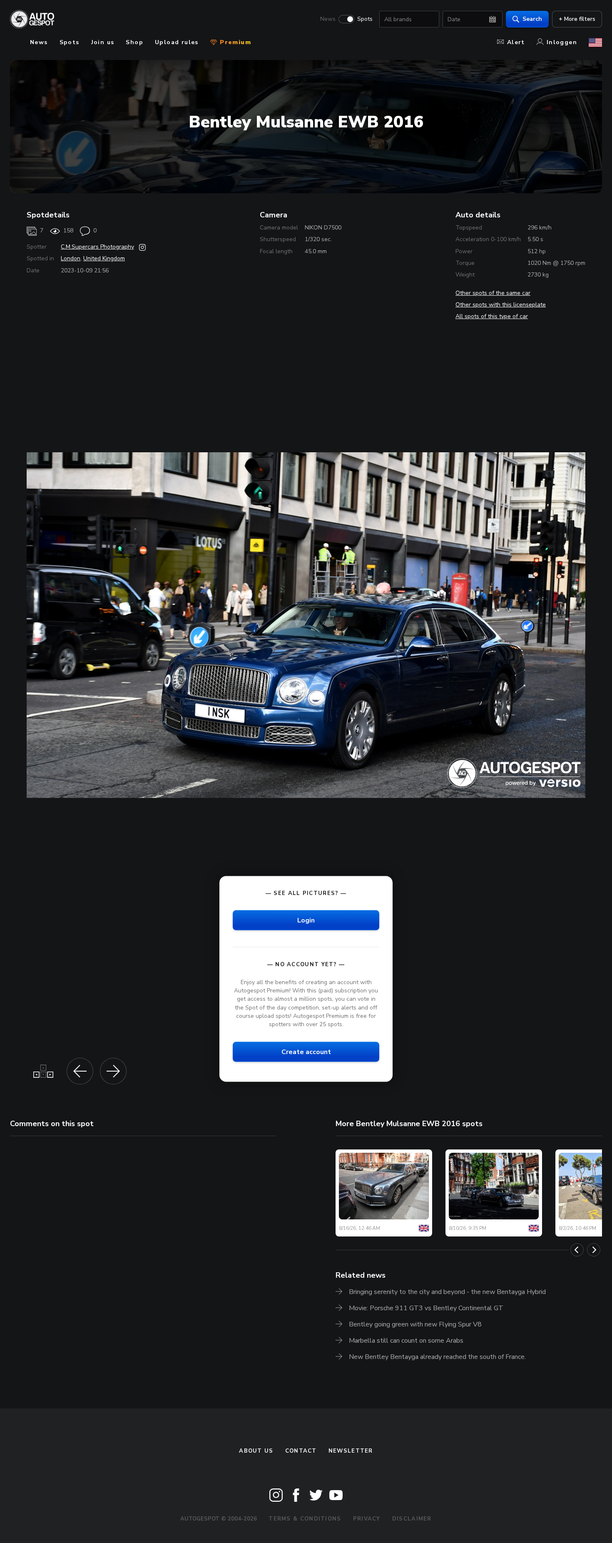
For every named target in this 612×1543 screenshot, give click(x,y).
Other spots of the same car (492, 293)
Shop (134, 42)
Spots (365, 19)
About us (256, 1451)
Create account (306, 1051)
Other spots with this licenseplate (500, 305)
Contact (301, 1451)
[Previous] (577, 1249)
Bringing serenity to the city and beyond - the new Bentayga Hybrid (447, 1291)
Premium (234, 42)
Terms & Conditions (305, 1519)
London (70, 258)
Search (532, 19)
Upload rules (177, 42)
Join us (102, 42)
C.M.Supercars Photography (97, 247)
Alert (516, 42)
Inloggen (562, 42)
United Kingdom (104, 258)
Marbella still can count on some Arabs (406, 1340)
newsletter (350, 1451)
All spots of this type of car (491, 316)
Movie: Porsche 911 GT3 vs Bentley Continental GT (426, 1308)
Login (306, 920)
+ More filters (577, 19)
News (328, 19)
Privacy (367, 1519)
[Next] (593, 1249)
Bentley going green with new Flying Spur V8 (415, 1324)
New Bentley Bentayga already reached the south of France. (437, 1356)
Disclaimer (412, 1519)
